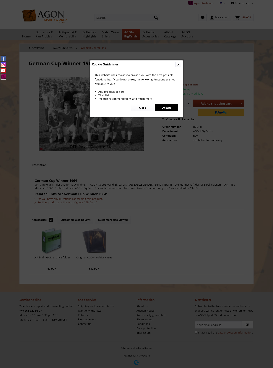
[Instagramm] (3, 64)
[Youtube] (3, 70)
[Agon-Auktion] (3, 77)
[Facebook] (3, 58)
